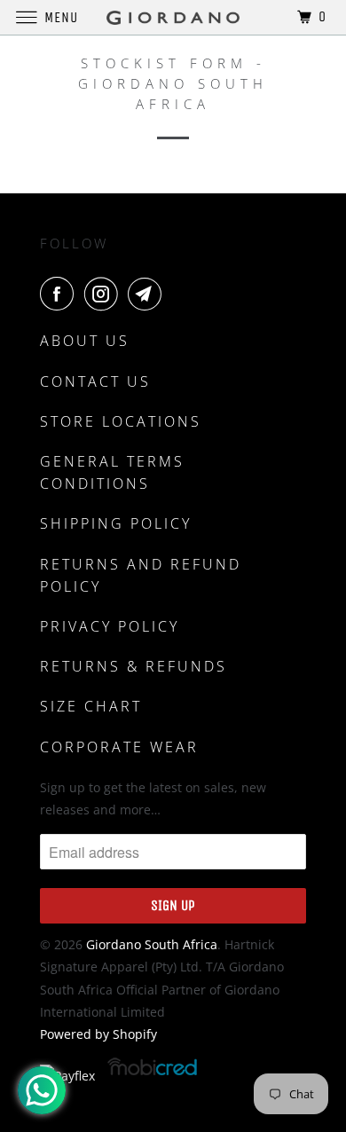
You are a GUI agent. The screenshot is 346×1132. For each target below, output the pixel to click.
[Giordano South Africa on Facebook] (60, 294)
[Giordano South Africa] (173, 17)
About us (85, 340)
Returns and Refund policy (140, 575)
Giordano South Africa (151, 944)
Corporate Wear (119, 747)
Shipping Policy (116, 523)
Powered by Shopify (98, 1034)
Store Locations (120, 421)
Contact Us (95, 381)
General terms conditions (112, 472)
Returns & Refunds (133, 666)
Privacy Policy (109, 626)
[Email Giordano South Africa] (148, 294)
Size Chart (91, 706)
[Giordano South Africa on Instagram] (104, 294)
